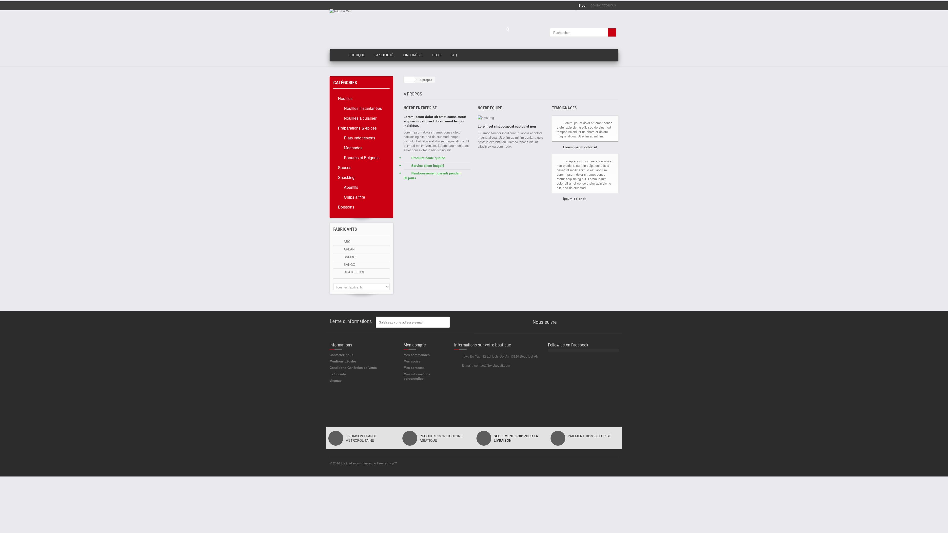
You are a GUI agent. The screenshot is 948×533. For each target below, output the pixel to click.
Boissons (346, 207)
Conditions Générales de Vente (353, 367)
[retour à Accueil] (409, 79)
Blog (582, 5)
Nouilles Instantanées (362, 108)
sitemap (336, 380)
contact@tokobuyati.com (492, 365)
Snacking (346, 177)
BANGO (349, 264)
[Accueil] (337, 55)
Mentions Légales (343, 361)
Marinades (352, 148)
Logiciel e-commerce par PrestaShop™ (369, 463)
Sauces (344, 167)
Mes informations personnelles (417, 376)
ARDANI (349, 249)
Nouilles (345, 98)
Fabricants (345, 229)
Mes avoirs (412, 361)
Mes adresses (414, 367)
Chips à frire (354, 197)
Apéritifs (350, 187)
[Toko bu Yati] (375, 27)
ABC (346, 241)
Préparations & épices (357, 128)
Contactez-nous (603, 5)
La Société (384, 55)
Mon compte (415, 344)
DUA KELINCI (353, 272)
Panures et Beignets (361, 157)
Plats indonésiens (359, 138)
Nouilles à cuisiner (359, 118)
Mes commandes (417, 354)
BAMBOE (350, 256)
